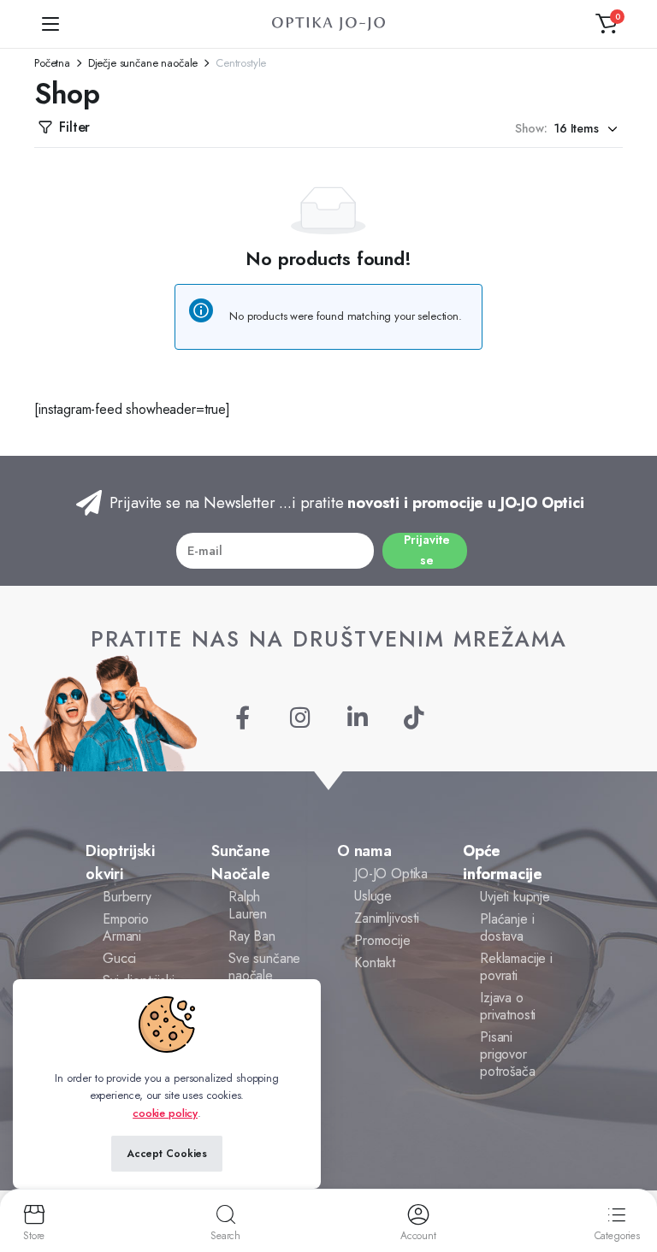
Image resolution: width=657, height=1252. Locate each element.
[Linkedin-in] (357, 717)
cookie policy (165, 1113)
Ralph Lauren (247, 905)
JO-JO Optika (391, 873)
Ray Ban (251, 936)
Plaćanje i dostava (507, 927)
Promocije (382, 940)
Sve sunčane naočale (264, 966)
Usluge (373, 896)
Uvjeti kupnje (515, 897)
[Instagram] (299, 717)
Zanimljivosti (386, 918)
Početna (52, 62)
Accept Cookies (167, 1153)
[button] (606, 24)
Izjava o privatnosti (508, 1006)
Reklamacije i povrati (516, 966)
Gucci (119, 958)
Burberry (127, 897)
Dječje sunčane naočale (143, 62)
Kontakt (374, 962)
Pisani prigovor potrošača (508, 1054)
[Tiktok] (414, 717)
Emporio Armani (126, 927)
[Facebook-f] (242, 717)
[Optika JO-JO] (328, 24)
